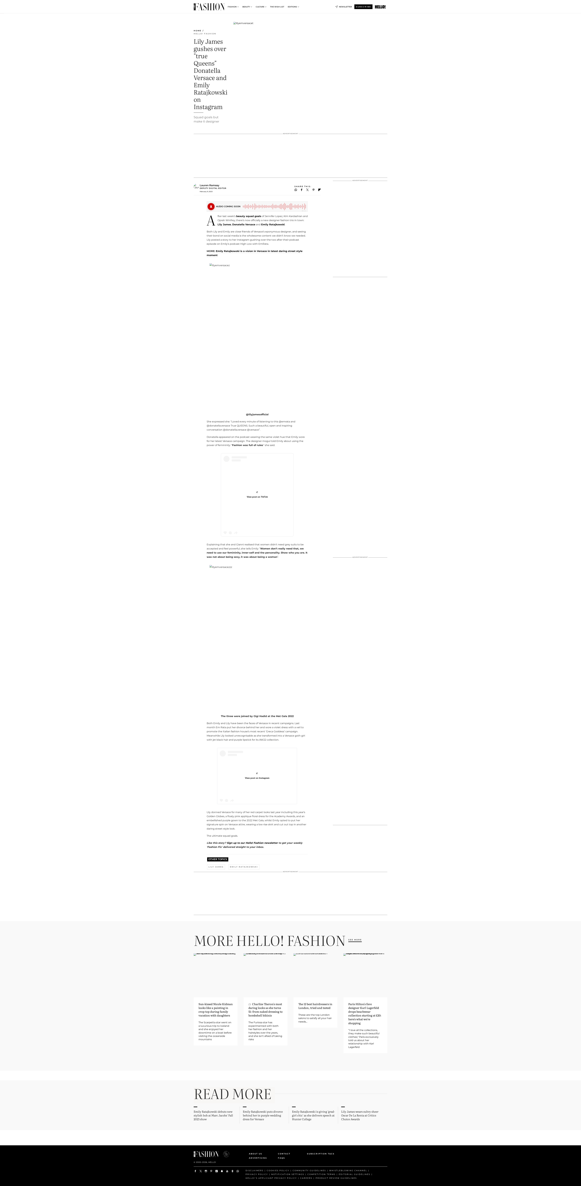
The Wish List (277, 7)
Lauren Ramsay (209, 185)
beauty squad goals (248, 216)
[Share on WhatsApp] (295, 189)
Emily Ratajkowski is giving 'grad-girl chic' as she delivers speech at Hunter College (313, 1115)
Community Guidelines (309, 1170)
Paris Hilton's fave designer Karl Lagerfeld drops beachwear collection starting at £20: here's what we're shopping (364, 1013)
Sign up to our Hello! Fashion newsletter (252, 842)
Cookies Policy (278, 1170)
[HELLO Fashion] (209, 7)
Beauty (246, 7)
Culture (260, 7)
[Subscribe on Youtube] (227, 1171)
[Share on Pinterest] (313, 189)
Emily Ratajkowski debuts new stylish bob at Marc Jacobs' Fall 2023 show (213, 1115)
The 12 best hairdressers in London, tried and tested (315, 1006)
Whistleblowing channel (348, 1170)
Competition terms (321, 1174)
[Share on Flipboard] (319, 189)
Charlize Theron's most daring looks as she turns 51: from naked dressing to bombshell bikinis (265, 1010)
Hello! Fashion (205, 34)
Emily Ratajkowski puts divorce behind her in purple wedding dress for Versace (263, 1115)
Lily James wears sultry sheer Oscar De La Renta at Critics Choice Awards (359, 1115)
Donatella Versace (243, 224)
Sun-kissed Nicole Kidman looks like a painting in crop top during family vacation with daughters (216, 1010)
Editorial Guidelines (354, 1174)
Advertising (258, 1158)
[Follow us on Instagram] (206, 1171)
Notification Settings (287, 1174)
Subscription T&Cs (317, 1154)
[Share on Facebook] (301, 189)
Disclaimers (254, 1170)
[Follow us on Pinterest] (211, 1171)
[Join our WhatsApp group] (238, 1171)
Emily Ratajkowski (273, 224)
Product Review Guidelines (336, 1178)
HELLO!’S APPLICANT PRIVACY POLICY (271, 1178)
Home (197, 30)
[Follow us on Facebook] (195, 1171)
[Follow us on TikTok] (216, 1171)
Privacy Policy (257, 1174)
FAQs (281, 1158)
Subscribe (363, 7)
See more (355, 940)
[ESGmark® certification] (224, 1154)
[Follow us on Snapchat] (222, 1171)
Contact (284, 1154)
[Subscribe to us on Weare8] (232, 1171)
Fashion (232, 7)
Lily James (224, 224)
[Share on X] (307, 189)
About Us (255, 1154)
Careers (306, 1178)
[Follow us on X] (201, 1171)
